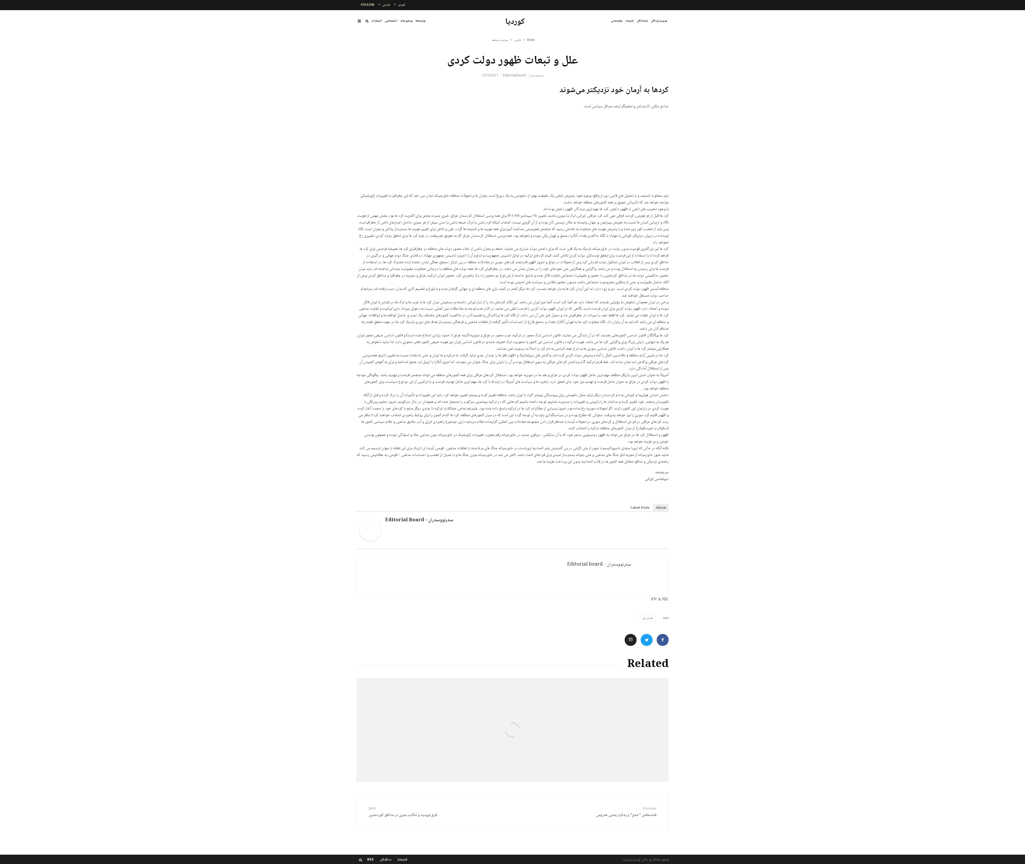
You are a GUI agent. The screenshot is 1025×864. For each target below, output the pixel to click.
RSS (370, 860)
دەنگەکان (385, 860)
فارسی (386, 4)
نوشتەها (421, 21)
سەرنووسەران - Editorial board (523, 75)
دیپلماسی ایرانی (657, 479)
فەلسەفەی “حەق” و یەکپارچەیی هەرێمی (626, 812)
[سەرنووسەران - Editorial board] (370, 540)
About (661, 508)
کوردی (401, 4)
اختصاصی (391, 21)
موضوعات (406, 21)
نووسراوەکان (659, 21)
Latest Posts (639, 508)
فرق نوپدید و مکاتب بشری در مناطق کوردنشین (403, 812)
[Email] (631, 640)
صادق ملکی (646, 618)
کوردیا (515, 22)
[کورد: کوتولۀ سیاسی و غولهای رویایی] (617, 730)
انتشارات (376, 21)
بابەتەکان (642, 21)
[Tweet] (647, 640)
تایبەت (629, 21)
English (367, 4)
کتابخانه (402, 860)
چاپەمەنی (617, 21)
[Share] (663, 640)
